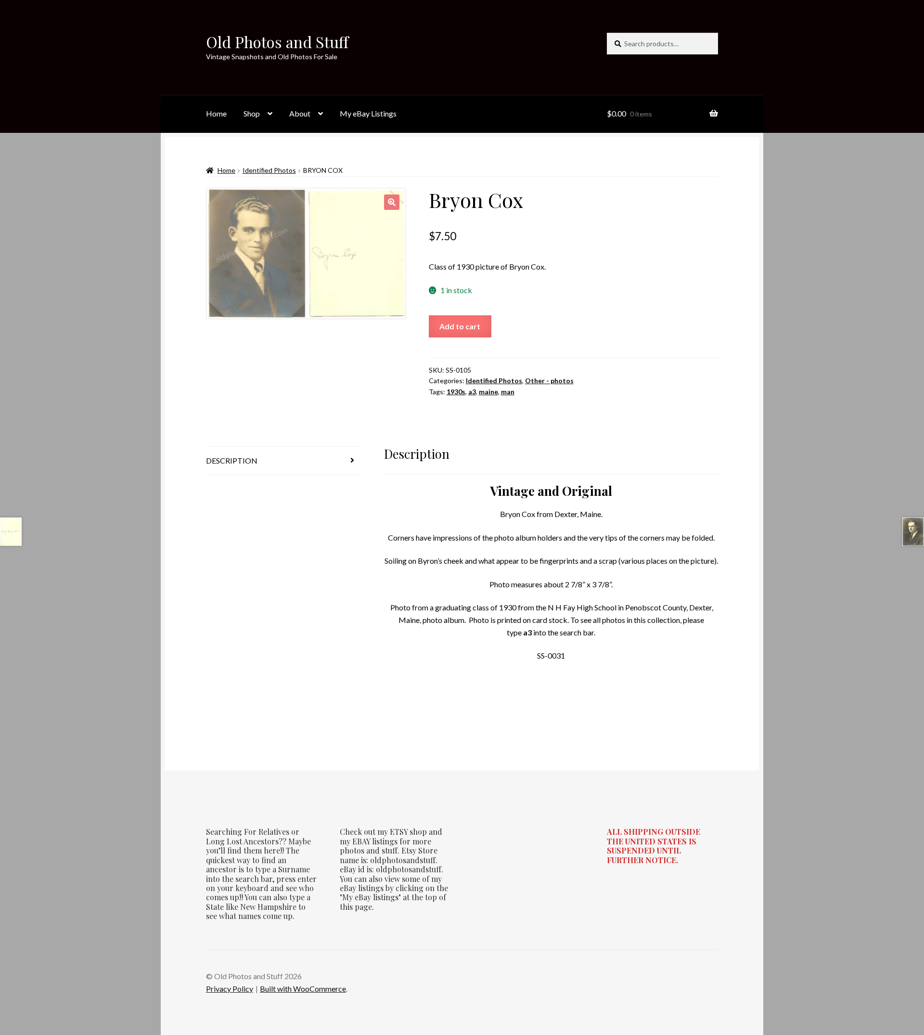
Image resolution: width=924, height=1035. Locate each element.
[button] (391, 202)
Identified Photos (269, 170)
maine (488, 392)
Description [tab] (231, 460)
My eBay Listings (368, 113)
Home (216, 113)
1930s (456, 392)
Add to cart (459, 326)
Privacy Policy (229, 988)
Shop (252, 113)
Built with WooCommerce (303, 988)
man (507, 392)
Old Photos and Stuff (277, 41)
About (299, 113)
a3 (472, 392)
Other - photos (549, 380)
